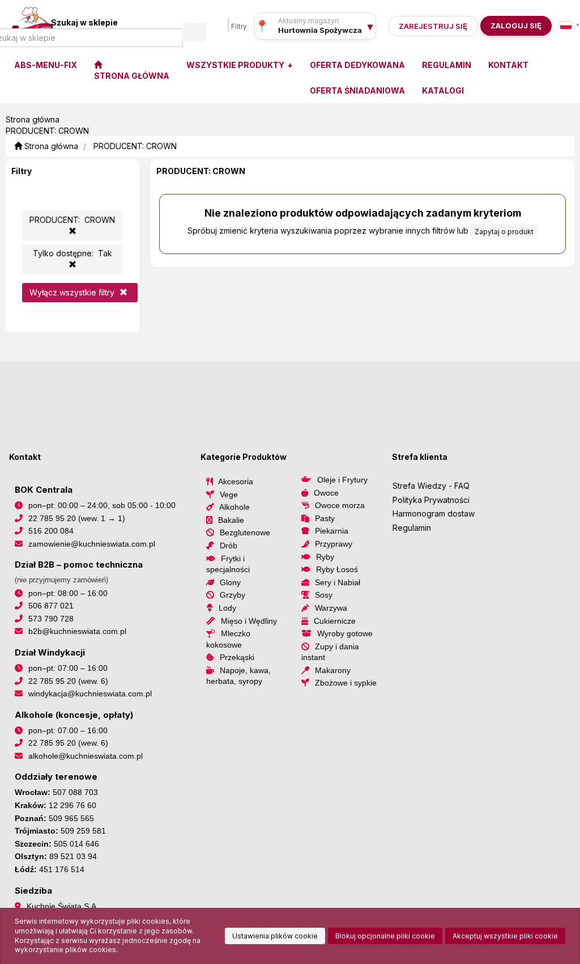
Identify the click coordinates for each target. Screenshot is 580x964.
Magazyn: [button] (320, 30)
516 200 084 (51, 530)
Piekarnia (331, 530)
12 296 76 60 (72, 805)
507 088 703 (75, 792)
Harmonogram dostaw (434, 513)
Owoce (326, 492)
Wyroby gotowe (345, 633)
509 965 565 (71, 818)
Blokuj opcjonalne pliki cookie (385, 936)
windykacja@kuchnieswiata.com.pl (90, 693)
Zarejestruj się (433, 26)
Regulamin (412, 527)
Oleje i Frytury (342, 479)
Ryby (325, 556)
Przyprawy (333, 543)
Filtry (239, 27)
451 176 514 (61, 869)
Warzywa (331, 607)
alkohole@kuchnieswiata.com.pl (85, 755)
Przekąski (237, 657)
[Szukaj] (194, 32)
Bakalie (231, 520)
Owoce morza (340, 505)
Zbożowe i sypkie (346, 682)
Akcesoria (235, 481)
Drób (228, 545)
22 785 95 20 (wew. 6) (68, 681)
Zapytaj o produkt (504, 231)
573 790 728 (51, 618)
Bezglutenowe (245, 532)
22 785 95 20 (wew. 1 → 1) (76, 518)
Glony (230, 582)
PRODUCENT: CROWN (135, 146)
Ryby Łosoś (337, 569)
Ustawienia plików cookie (275, 936)
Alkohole (234, 506)
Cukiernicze (335, 620)
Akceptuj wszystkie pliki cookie (505, 936)
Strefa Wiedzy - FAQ (431, 486)
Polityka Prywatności (431, 500)
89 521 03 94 (73, 856)
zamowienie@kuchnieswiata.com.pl (91, 543)
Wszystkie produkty (236, 65)
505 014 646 (76, 843)
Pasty (325, 518)
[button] (570, 25)
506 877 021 (51, 605)
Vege (229, 494)
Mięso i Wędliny (249, 620)
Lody (227, 607)
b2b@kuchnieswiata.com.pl (77, 631)
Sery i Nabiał (337, 582)
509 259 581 (83, 830)
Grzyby (232, 594)
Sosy (323, 594)
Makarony (333, 670)
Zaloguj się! (513, 26)
